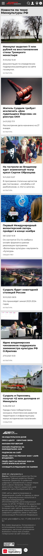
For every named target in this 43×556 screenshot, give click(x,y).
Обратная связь (24, 440)
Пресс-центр (8, 440)
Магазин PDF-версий (12, 444)
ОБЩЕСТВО (8, 255)
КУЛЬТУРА (7, 73)
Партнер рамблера (22, 544)
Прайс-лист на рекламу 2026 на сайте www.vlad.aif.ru (18, 462)
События (7, 422)
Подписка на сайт (11, 452)
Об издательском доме (14, 437)
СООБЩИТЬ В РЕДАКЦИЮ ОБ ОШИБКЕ (20, 467)
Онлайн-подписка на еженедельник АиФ (13, 448)
